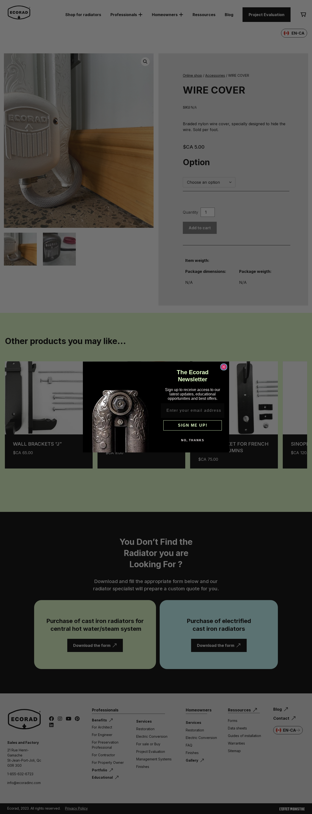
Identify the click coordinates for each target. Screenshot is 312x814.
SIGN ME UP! (192, 425)
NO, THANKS (192, 440)
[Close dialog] (224, 367)
